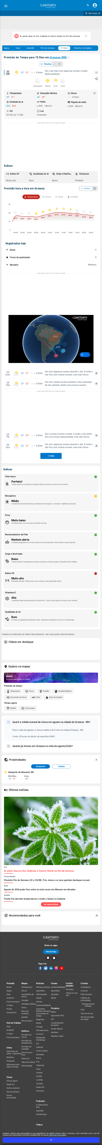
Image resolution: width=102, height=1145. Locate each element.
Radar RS (40, 1087)
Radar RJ (10, 1084)
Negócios (40, 1019)
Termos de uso (87, 1013)
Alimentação (41, 994)
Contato (84, 983)
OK (51, 1140)
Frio (37, 1062)
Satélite (13, 708)
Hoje (18, 48)
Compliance (86, 987)
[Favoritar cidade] (68, 57)
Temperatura (15, 691)
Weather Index (57, 1036)
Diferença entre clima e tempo (13, 1065)
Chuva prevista (13, 1092)
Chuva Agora (30, 708)
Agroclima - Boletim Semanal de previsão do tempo (43, 1012)
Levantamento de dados (57, 1024)
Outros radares (13, 1088)
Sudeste (39, 1047)
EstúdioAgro (41, 1114)
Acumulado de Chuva (18, 697)
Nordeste (40, 1054)
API (52, 1019)
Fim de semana (48, 48)
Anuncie (84, 991)
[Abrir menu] (6, 6)
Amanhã (30, 48)
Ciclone (39, 1073)
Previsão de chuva (26, 1036)
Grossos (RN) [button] (58, 57)
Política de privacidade (57, 1135)
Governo (39, 1034)
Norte (38, 1058)
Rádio (53, 998)
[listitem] (16, 177)
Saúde (39, 998)
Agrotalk (39, 1111)
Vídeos (39, 1125)
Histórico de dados (83, 48)
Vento (38, 697)
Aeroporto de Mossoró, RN (21, 772)
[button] (88, 5)
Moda (38, 1023)
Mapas (24, 983)
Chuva (31, 691)
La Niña (39, 1080)
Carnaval (40, 1091)
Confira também (69, 984)
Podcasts (11, 1061)
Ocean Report (57, 1029)
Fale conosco (86, 994)
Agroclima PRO (57, 1015)
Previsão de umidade (26, 1048)
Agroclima (40, 991)
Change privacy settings (88, 1005)
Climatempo (51, 952)
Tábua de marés (28, 1062)
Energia (39, 1027)
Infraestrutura (42, 1030)
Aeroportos (40, 766)
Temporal (40, 1065)
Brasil (9, 987)
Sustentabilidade (43, 1005)
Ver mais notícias (51, 904)
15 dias (64, 48)
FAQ (82, 1010)
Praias (9, 1009)
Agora (6, 48)
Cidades (61, 766)
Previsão (10, 983)
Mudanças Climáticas (40, 1039)
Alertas (39, 1002)
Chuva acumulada (11, 1096)
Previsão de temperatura (26, 1042)
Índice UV (25, 1058)
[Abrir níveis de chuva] (95, 93)
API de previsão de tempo (87, 1018)
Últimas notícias (43, 987)
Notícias (40, 983)
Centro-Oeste (42, 1051)
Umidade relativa (28, 1004)
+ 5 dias (51, 456)
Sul (37, 1044)
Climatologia (26, 1066)
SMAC (53, 1012)
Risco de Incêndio (55, 697)
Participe (70, 989)
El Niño (39, 1076)
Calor (38, 1069)
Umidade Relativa (65, 691)
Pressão (46, 691)
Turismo (39, 1084)
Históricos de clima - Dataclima (14, 1052)
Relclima (10, 1057)
